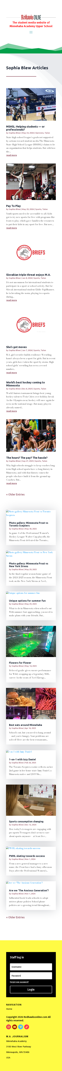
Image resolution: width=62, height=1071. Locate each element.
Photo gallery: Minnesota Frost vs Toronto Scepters (28, 524)
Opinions (39, 133)
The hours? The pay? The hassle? (26, 457)
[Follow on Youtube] (14, 1026)
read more (11, 155)
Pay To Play (13, 205)
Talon (47, 133)
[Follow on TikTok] (26, 1026)
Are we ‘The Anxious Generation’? (29, 890)
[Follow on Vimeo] (20, 1026)
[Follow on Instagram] (8, 1026)
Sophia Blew (14, 133)
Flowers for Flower (20, 662)
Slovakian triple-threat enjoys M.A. (28, 274)
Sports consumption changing (26, 821)
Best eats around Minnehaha (25, 725)
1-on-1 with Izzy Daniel (22, 759)
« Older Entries (15, 494)
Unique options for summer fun (27, 600)
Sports (38, 209)
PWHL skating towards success (27, 856)
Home (9, 1008)
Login (31, 989)
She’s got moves (16, 346)
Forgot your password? (19, 982)
